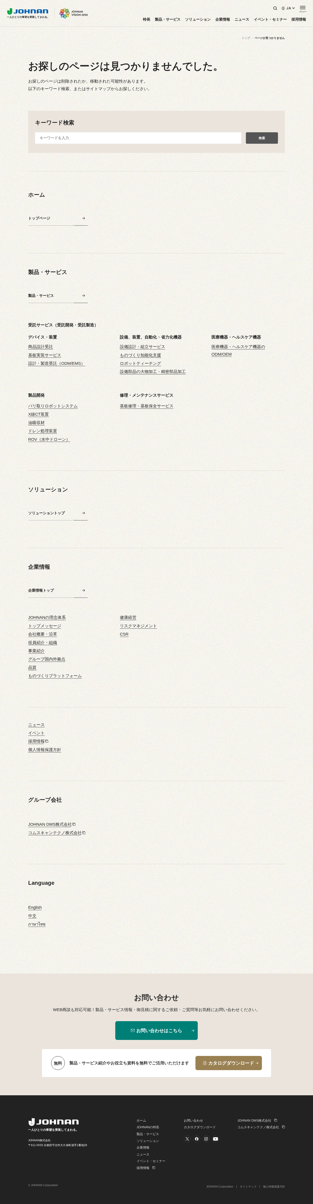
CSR (124, 634)
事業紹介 (36, 651)
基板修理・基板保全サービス (146, 406)
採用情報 (298, 19)
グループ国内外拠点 (46, 659)
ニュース (242, 19)
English (35, 907)
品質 (32, 667)
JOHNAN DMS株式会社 (50, 824)
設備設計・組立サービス (142, 346)
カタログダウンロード (200, 1127)
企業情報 (222, 19)
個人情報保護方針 (44, 749)
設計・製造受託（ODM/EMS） (56, 363)
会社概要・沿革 (42, 634)
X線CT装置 (38, 414)
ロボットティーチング (140, 363)
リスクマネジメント (138, 626)
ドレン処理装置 (42, 431)
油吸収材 (36, 422)
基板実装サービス (44, 355)
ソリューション (198, 19)
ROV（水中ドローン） (49, 439)
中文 (32, 916)
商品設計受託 (40, 346)
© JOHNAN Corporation (43, 1185)
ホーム (141, 1120)
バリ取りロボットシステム (53, 406)
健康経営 (128, 617)
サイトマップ (248, 1186)
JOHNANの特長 (148, 1127)
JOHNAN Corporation (219, 1186)
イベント (36, 733)
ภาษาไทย (37, 924)
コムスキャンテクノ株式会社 (55, 833)
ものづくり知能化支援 (140, 355)
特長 (146, 19)
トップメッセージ (44, 626)
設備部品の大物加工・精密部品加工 (153, 371)
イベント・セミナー (270, 19)
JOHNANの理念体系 (47, 617)
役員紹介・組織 (42, 642)
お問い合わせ (193, 1120)
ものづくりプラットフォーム (55, 676)
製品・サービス (168, 19)
